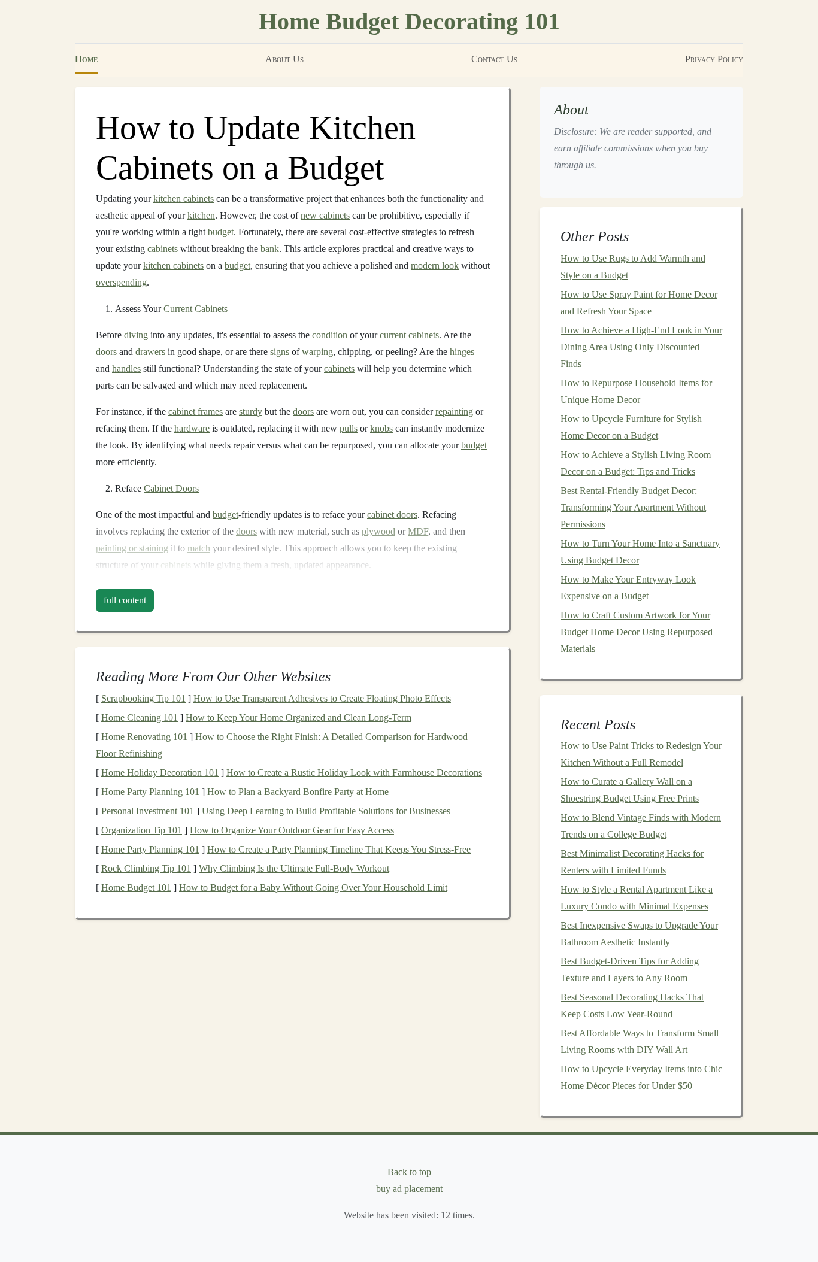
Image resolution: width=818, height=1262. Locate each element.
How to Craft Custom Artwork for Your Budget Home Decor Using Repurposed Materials (637, 632)
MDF (418, 531)
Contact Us (494, 59)
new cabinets (325, 215)
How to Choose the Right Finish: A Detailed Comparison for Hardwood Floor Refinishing (282, 745)
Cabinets (211, 309)
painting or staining (132, 548)
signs (279, 352)
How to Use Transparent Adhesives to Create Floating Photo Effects (322, 698)
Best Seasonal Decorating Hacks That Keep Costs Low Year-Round (632, 1005)
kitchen (201, 215)
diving (136, 335)
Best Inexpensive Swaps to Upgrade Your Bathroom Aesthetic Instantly (639, 933)
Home (86, 59)
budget (221, 232)
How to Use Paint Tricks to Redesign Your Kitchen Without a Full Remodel (641, 754)
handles (126, 368)
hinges (462, 352)
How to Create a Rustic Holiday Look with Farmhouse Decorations (354, 772)
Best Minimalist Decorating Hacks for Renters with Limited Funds (632, 861)
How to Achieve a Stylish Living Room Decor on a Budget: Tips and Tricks (636, 463)
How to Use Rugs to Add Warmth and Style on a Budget (633, 266)
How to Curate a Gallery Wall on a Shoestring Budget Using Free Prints (630, 789)
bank (269, 249)
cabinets (162, 249)
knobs (381, 428)
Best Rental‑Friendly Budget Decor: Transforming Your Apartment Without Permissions (633, 507)
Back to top (409, 1172)
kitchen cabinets (183, 198)
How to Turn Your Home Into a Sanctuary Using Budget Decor (640, 551)
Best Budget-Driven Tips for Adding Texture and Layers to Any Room (630, 969)
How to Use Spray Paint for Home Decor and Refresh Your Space (639, 302)
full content (125, 600)
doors (106, 352)
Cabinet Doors (171, 488)
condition (329, 335)
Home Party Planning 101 (150, 792)
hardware (192, 428)
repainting (454, 411)
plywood (378, 531)
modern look (435, 265)
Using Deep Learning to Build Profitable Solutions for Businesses (326, 811)
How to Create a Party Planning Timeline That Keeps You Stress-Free (339, 849)
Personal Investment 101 (147, 811)
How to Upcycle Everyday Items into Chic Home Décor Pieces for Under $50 (641, 1077)
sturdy (250, 411)
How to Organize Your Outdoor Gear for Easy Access (292, 830)
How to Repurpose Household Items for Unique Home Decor (636, 391)
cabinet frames (195, 411)
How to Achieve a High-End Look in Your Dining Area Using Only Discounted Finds (641, 347)
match (198, 548)
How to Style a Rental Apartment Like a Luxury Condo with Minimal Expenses (637, 897)
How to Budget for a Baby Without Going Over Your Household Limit (313, 887)
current (393, 335)
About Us (284, 59)
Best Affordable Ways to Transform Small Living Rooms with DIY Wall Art (640, 1041)
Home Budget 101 (136, 887)
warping (317, 352)
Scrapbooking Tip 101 (143, 698)
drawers (150, 352)
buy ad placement (409, 1189)
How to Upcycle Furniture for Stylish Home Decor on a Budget (631, 427)
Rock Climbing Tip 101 (146, 868)
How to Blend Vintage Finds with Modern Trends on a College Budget (641, 825)
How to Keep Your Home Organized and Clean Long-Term (298, 717)
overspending (121, 282)
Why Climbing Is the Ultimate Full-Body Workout (294, 868)
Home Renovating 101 (144, 737)
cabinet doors (392, 514)
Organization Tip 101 (141, 830)
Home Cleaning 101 (139, 717)
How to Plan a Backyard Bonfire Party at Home (298, 792)
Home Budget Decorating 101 (409, 21)
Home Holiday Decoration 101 (160, 772)
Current (177, 309)
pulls (349, 428)
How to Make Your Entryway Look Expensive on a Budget (628, 587)
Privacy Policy (714, 59)
